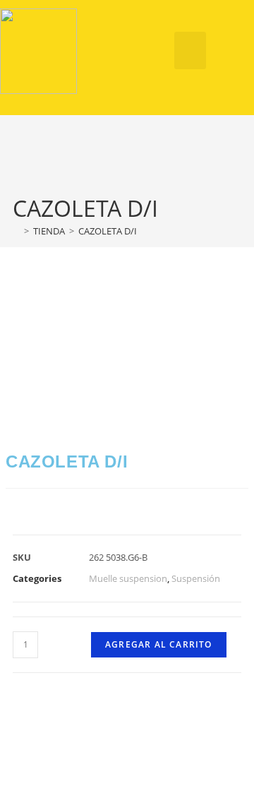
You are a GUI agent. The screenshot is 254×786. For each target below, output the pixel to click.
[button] (190, 50)
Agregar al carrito (158, 644)
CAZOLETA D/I (107, 231)
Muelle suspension (128, 578)
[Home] (16, 231)
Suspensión (195, 578)
